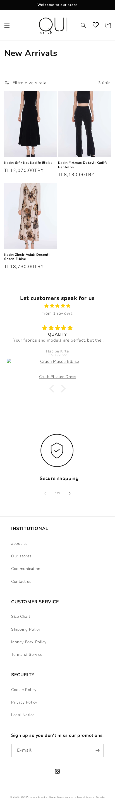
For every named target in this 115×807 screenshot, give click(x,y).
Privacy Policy (24, 702)
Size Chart (20, 616)
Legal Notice (22, 715)
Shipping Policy (25, 629)
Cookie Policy (24, 689)
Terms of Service (26, 654)
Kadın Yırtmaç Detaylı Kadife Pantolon (83, 165)
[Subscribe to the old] (97, 750)
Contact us (21, 581)
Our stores (21, 556)
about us (19, 543)
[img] (57, 306)
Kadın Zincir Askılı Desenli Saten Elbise (26, 257)
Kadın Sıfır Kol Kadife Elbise (28, 163)
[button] (7, 25)
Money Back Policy (28, 642)
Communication (25, 568)
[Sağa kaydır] (70, 493)
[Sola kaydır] (45, 493)
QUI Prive (26, 797)
